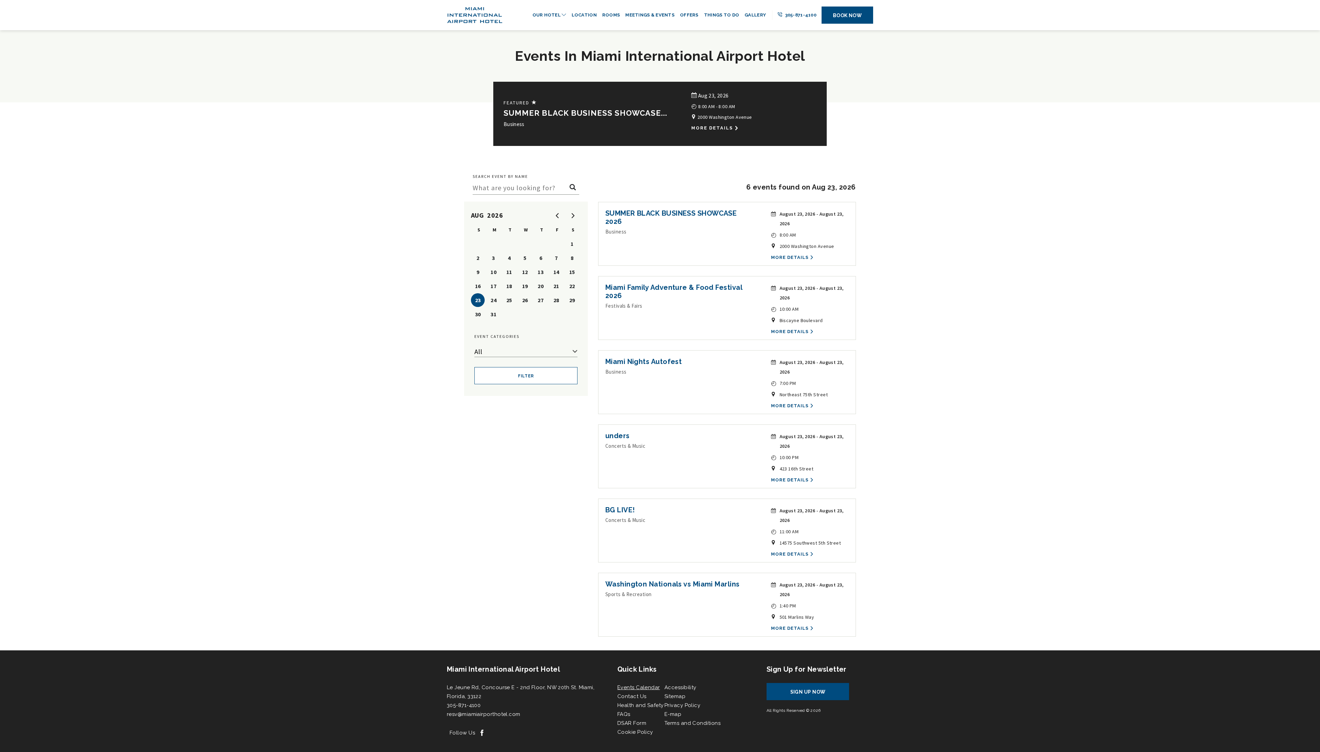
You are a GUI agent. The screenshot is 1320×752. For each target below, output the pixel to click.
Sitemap (674, 696)
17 (493, 286)
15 (572, 272)
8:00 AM (783, 235)
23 (478, 300)
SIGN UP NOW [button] (814, 694)
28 (556, 300)
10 (493, 272)
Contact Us (632, 696)
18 (509, 286)
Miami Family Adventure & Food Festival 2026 (673, 291)
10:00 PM (785, 457)
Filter (526, 376)
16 (478, 286)
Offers (689, 15)
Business (514, 124)
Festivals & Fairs (623, 306)
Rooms (611, 15)
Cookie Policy (635, 732)
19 (525, 286)
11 (509, 272)
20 (540, 286)
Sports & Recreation (628, 594)
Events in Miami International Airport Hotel (660, 56)
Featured (520, 102)
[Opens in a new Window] (482, 733)
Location (584, 15)
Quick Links (637, 669)
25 (509, 300)
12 (525, 272)
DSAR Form (631, 723)
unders (617, 436)
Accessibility (680, 687)
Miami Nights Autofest (643, 361)
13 (540, 272)
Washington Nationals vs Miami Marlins (672, 584)
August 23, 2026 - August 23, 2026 (812, 219)
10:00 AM (785, 309)
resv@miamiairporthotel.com (483, 714)
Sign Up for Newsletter (807, 669)
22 (572, 286)
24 (493, 300)
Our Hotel (547, 15)
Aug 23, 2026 (712, 95)
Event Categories (496, 336)
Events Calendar (638, 687)
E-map (672, 714)
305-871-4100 (800, 15)
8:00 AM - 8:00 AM (713, 106)
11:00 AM (785, 531)
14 (556, 272)
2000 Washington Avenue (724, 117)
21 (556, 286)
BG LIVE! (620, 510)
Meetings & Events (649, 15)
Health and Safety (640, 705)
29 (572, 300)
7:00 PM (783, 383)
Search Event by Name (500, 176)
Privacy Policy (682, 705)
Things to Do (721, 15)
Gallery (755, 15)
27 (540, 300)
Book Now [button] (847, 15)
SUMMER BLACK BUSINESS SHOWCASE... (585, 113)
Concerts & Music (625, 446)
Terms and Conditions (692, 723)
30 (478, 314)
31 (493, 314)
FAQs (623, 714)
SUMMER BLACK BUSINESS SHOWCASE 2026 (671, 217)
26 (525, 300)
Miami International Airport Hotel (503, 669)
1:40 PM (783, 605)
